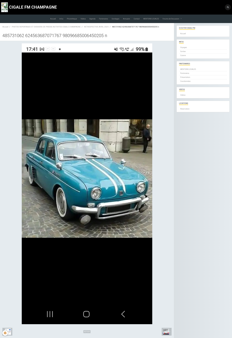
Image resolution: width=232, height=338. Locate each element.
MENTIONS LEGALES (151, 19)
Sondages (115, 19)
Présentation (185, 77)
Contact (137, 19)
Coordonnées (185, 81)
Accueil (53, 19)
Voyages (183, 47)
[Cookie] (5, 333)
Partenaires (103, 19)
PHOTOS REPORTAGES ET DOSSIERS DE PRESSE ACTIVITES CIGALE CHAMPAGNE (46, 27)
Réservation (184, 109)
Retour (87, 332)
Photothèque (72, 19)
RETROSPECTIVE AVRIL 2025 (96, 27)
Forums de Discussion (171, 19)
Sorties (183, 51)
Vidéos (83, 19)
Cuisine (183, 55)
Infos (61, 19)
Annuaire (126, 19)
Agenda (92, 19)
